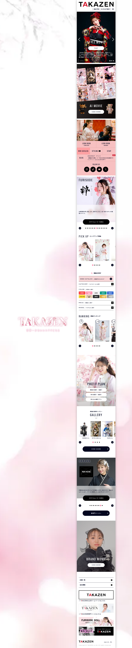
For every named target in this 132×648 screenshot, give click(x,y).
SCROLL (82, 61)
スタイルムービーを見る (96, 222)
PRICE (85, 302)
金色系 (103, 296)
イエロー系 (82, 296)
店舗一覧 (82, 580)
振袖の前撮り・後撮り (96, 390)
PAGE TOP (106, 642)
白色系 (96, 293)
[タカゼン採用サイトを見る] (96, 631)
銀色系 (110, 296)
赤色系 (82, 293)
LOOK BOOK (86, 144)
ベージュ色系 (89, 296)
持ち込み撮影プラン (96, 399)
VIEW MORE (96, 112)
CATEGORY (89, 284)
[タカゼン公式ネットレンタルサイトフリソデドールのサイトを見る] (96, 621)
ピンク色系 (89, 293)
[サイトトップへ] (86, 641)
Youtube (99, 167)
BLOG (81, 157)
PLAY (96, 48)
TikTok (92, 167)
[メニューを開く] (112, 9)
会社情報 (82, 585)
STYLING (95, 151)
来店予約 (96, 9)
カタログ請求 (105, 9)
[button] (80, 39)
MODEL (86, 307)
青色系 (110, 293)
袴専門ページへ (96, 513)
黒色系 (96, 296)
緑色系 (103, 293)
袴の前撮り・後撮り (96, 394)
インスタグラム (86, 169)
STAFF (109, 151)
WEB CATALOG (83, 151)
